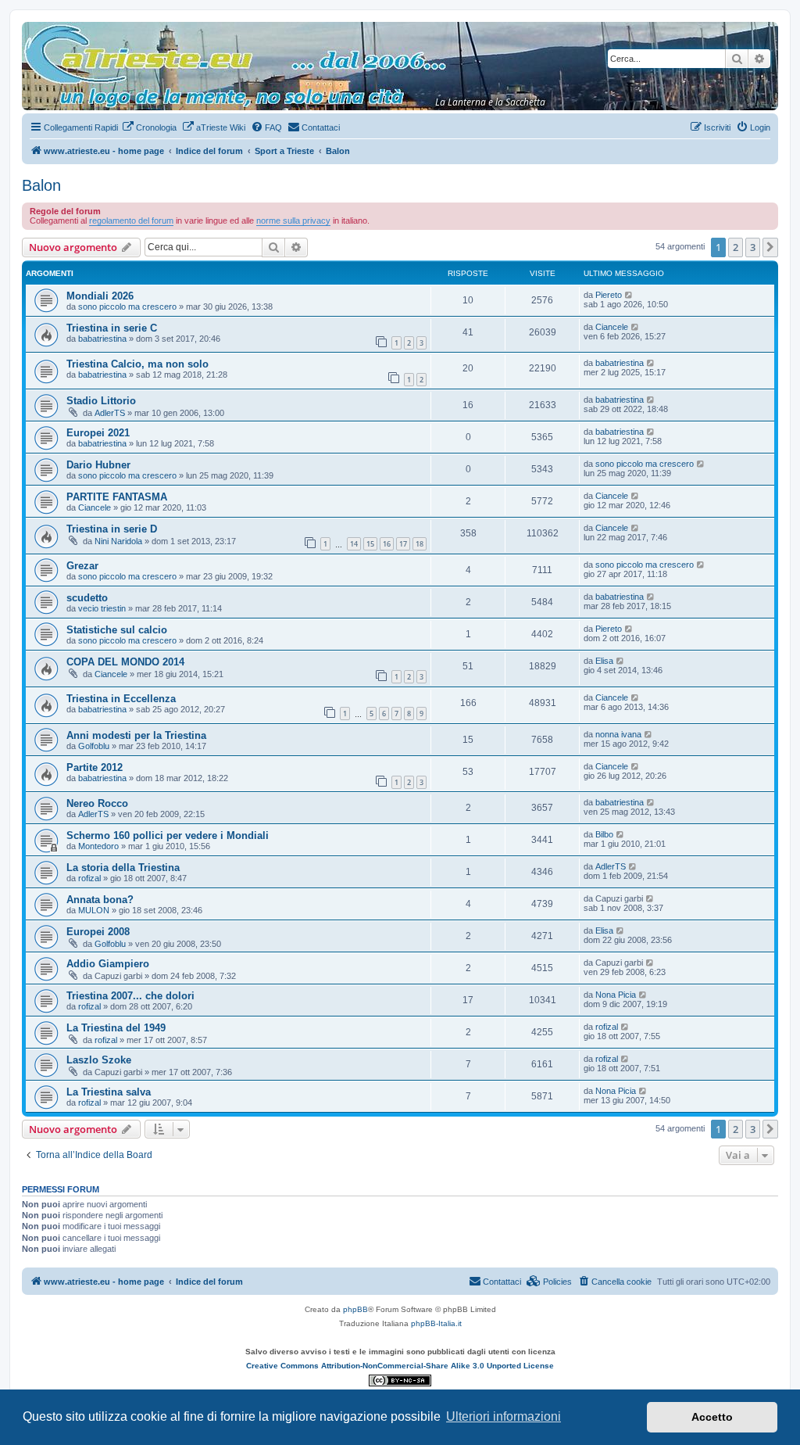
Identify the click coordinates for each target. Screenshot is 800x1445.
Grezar (82, 566)
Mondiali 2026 (100, 296)
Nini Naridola (118, 541)
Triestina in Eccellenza (121, 699)
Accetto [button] (712, 1417)
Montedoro (98, 846)
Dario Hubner (98, 465)
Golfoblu (93, 746)
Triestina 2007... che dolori (130, 996)
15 (370, 544)
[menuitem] (149, 127)
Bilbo (604, 834)
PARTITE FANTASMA (116, 497)
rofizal (89, 878)
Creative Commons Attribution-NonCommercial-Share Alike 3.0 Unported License (400, 1365)
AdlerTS (110, 413)
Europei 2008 (98, 932)
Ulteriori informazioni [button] (503, 1416)
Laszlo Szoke (98, 1060)
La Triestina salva (108, 1092)
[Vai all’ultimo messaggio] (629, 294)
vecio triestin (102, 608)
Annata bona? (100, 899)
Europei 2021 (98, 433)
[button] (770, 247)
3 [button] (752, 247)
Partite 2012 (94, 767)
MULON (93, 910)
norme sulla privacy (293, 220)
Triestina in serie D (111, 529)
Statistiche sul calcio (116, 630)
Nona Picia (615, 994)
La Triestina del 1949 (116, 1028)
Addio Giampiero (107, 964)
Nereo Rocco (97, 803)
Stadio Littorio (101, 401)
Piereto (608, 294)
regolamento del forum (131, 220)
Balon (41, 185)
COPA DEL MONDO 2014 (125, 662)
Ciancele (611, 327)
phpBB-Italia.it (436, 1323)
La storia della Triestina (123, 867)
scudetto (87, 598)
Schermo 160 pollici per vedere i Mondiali (167, 835)
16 (387, 544)
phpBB (355, 1309)
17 (403, 544)
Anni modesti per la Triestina (136, 735)
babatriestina (102, 338)
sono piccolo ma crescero (127, 306)
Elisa (604, 660)
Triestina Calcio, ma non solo (137, 364)
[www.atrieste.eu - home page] (35, 30)
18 (419, 544)
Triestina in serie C (111, 328)
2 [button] (735, 247)
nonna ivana (618, 734)
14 (354, 544)
